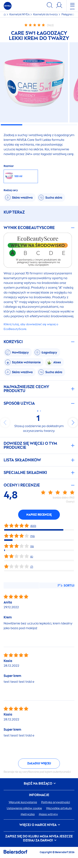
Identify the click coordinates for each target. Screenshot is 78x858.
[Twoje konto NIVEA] (59, 5)
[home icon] (5, 14)
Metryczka (28, 814)
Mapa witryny (48, 814)
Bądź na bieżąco (38, 783)
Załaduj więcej (39, 763)
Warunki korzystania (23, 802)
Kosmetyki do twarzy (45, 14)
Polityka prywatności (55, 802)
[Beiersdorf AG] (15, 852)
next (73, 422)
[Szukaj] (50, 5)
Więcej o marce (38, 825)
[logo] (8, 6)
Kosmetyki (19, 14)
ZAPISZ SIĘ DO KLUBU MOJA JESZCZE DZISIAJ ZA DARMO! (39, 838)
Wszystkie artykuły (59, 808)
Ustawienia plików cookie (24, 808)
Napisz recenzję (39, 514)
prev (5, 422)
